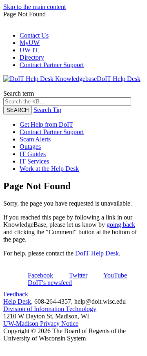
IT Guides (33, 153)
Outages (30, 146)
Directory (32, 57)
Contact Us (34, 35)
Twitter (78, 275)
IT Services (34, 161)
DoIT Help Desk (97, 253)
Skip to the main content (34, 6)
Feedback (15, 294)
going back (121, 224)
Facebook (40, 275)
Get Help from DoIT (46, 124)
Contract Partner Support (52, 64)
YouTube (115, 275)
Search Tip (47, 109)
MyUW (30, 42)
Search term (18, 93)
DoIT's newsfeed (50, 282)
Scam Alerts (35, 139)
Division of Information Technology (49, 308)
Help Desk (17, 301)
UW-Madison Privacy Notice (40, 323)
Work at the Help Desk (49, 168)
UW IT (29, 50)
